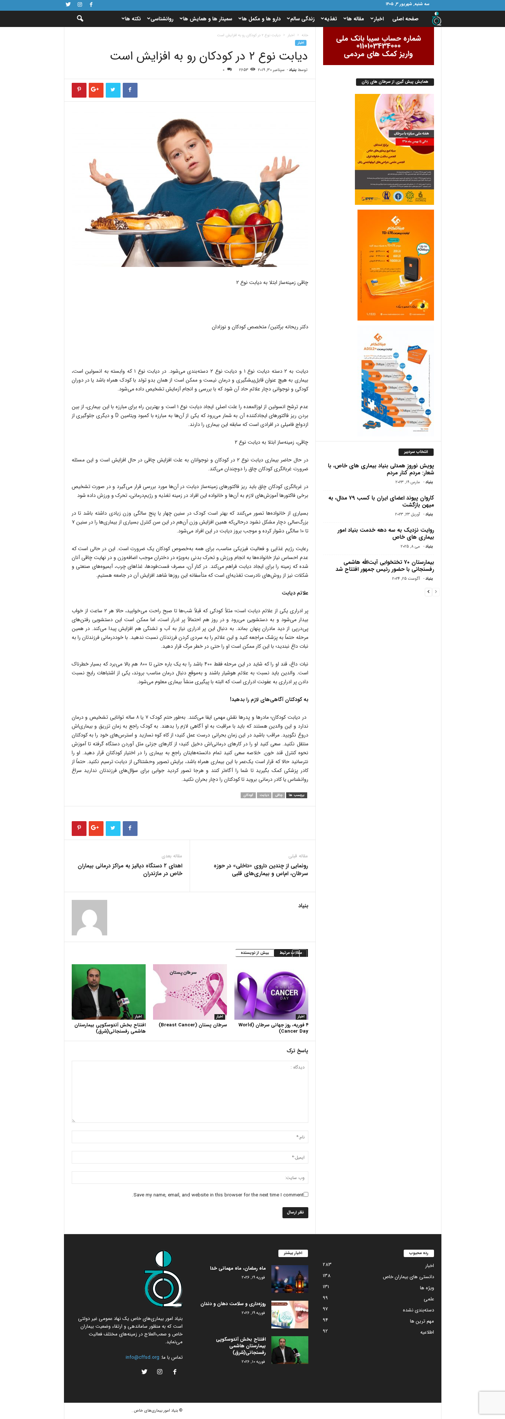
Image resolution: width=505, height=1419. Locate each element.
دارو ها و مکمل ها (261, 19)
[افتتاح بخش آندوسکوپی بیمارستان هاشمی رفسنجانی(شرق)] (109, 992)
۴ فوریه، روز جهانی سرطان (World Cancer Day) (273, 1028)
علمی (429, 1299)
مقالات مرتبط (291, 953)
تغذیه (330, 19)
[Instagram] (79, 5)
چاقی (278, 795)
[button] (75, 19)
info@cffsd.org (142, 1357)
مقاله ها (355, 19)
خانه (305, 35)
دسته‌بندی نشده (418, 1310)
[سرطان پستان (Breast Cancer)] (190, 992)
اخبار (379, 19)
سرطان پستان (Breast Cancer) (193, 1025)
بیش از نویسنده (255, 953)
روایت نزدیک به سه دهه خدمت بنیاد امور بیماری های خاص (386, 534)
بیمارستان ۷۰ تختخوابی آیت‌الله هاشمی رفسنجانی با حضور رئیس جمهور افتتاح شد (385, 566)
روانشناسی (161, 19)
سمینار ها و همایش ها (207, 19)
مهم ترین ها (422, 1321)
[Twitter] (68, 5)
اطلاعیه (427, 1332)
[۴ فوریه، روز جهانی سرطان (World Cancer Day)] (271, 992)
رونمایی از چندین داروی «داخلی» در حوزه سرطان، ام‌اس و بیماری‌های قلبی (261, 870)
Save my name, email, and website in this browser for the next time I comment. (218, 1195)
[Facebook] (91, 5)
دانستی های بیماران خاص (408, 1277)
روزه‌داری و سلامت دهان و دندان (233, 1304)
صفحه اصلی (405, 19)
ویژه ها (427, 1288)
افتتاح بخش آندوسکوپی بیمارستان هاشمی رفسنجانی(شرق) (110, 1028)
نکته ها (133, 19)
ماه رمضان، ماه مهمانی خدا (238, 1268)
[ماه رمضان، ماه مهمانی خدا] (289, 1279)
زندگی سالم (302, 19)
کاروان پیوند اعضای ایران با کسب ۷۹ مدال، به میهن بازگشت (381, 501)
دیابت (264, 795)
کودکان (248, 795)
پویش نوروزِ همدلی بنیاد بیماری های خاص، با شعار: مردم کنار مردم (381, 469)
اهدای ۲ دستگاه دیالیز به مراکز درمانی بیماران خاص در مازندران (130, 870)
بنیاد (292, 70)
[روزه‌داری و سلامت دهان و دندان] (289, 1314)
